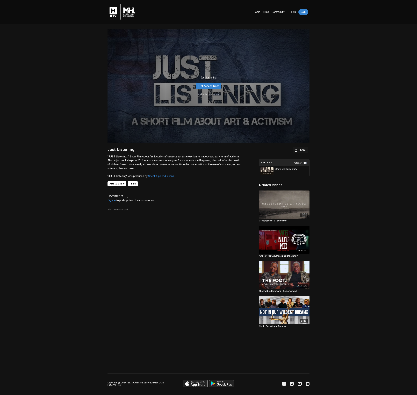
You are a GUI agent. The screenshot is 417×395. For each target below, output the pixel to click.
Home (256, 12)
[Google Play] (221, 383)
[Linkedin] (307, 384)
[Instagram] (292, 384)
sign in (203, 94)
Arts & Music (116, 183)
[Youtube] (300, 384)
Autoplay (298, 163)
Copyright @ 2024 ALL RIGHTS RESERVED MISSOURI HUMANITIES (136, 383)
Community (278, 12)
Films (266, 12)
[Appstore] (195, 383)
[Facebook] (284, 384)
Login (293, 12)
